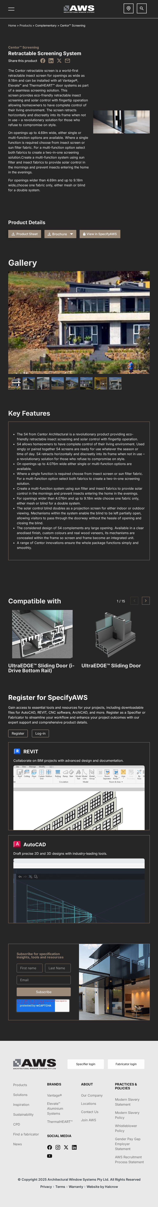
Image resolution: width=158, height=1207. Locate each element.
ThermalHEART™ (60, 1122)
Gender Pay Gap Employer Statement (128, 1144)
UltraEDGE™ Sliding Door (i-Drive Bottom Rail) (41, 668)
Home (12, 25)
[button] (134, 601)
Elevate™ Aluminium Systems (55, 1108)
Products (26, 25)
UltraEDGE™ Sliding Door (111, 666)
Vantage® (54, 1095)
